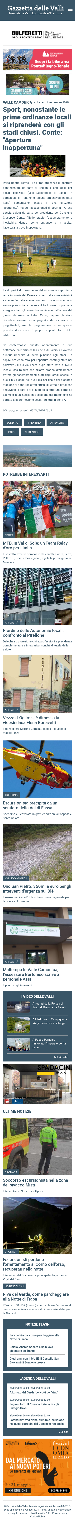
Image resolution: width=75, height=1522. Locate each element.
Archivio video (61, 1057)
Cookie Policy (37, 1516)
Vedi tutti (63, 1431)
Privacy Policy (59, 1513)
